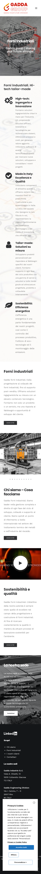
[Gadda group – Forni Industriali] (16, 8)
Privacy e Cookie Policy (17, 842)
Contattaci (10, 713)
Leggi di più (10, 423)
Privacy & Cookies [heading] (15, 806)
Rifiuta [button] (13, 855)
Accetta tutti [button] (21, 847)
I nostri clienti (13, 754)
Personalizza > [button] (20, 862)
